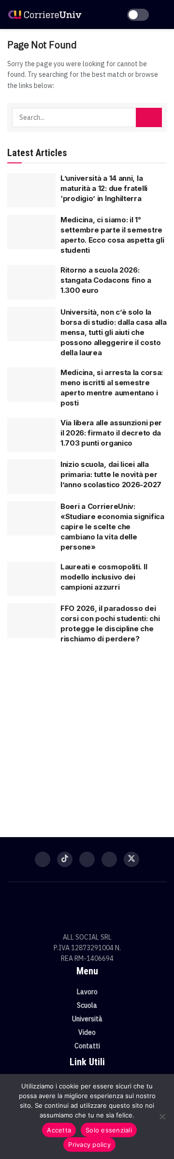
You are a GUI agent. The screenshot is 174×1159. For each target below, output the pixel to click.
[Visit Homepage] (44, 14)
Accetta (59, 1130)
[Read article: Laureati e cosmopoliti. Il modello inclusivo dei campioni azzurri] (31, 579)
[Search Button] (149, 117)
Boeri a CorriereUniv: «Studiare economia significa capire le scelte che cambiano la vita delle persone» (112, 526)
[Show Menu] (163, 14)
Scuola (87, 1005)
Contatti (87, 1046)
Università (87, 1018)
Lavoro (87, 991)
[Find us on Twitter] (131, 859)
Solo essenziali (109, 1130)
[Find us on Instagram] (87, 859)
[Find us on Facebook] (42, 859)
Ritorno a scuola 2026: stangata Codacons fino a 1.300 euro (105, 280)
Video (87, 1032)
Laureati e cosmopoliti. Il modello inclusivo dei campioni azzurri (103, 577)
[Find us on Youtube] (109, 859)
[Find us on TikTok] (64, 859)
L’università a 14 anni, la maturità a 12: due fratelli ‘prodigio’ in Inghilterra (103, 188)
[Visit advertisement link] (87, 735)
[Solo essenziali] (162, 1116)
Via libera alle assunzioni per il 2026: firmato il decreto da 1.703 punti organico (111, 433)
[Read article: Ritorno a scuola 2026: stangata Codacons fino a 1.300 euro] (31, 282)
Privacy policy (89, 1144)
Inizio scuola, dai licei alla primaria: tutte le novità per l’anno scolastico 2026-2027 (110, 474)
